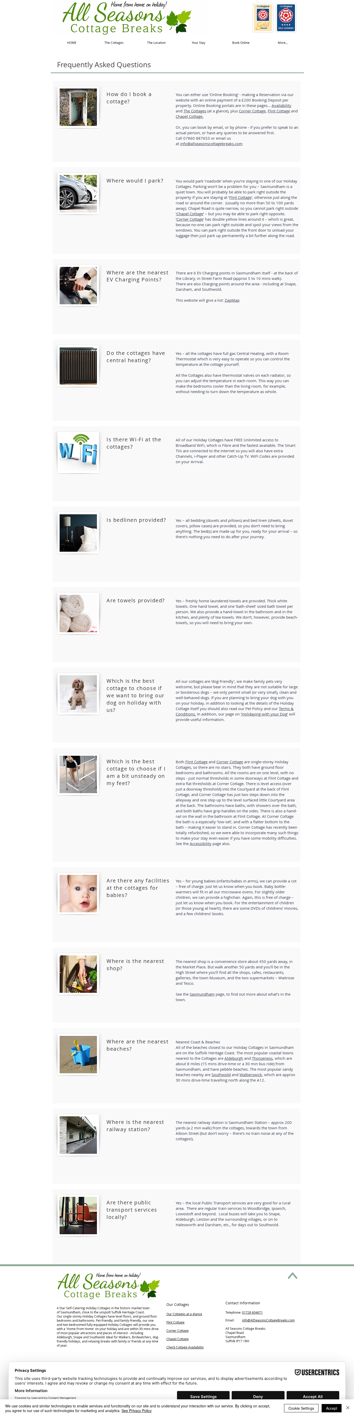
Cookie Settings (301, 1408)
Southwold (221, 1074)
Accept (331, 1408)
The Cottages (194, 110)
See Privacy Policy (137, 1410)
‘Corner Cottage (189, 219)
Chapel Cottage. (189, 116)
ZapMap (232, 300)
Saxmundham (202, 994)
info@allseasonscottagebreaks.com (211, 143)
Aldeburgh (233, 1058)
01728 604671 (252, 1312)
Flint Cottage (279, 110)
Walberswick (250, 1074)
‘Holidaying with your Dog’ (264, 714)
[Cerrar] (348, 1408)
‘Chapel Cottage (189, 213)
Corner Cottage (252, 110)
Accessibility (200, 843)
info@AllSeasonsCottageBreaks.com (268, 1320)
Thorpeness (262, 1058)
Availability (281, 105)
